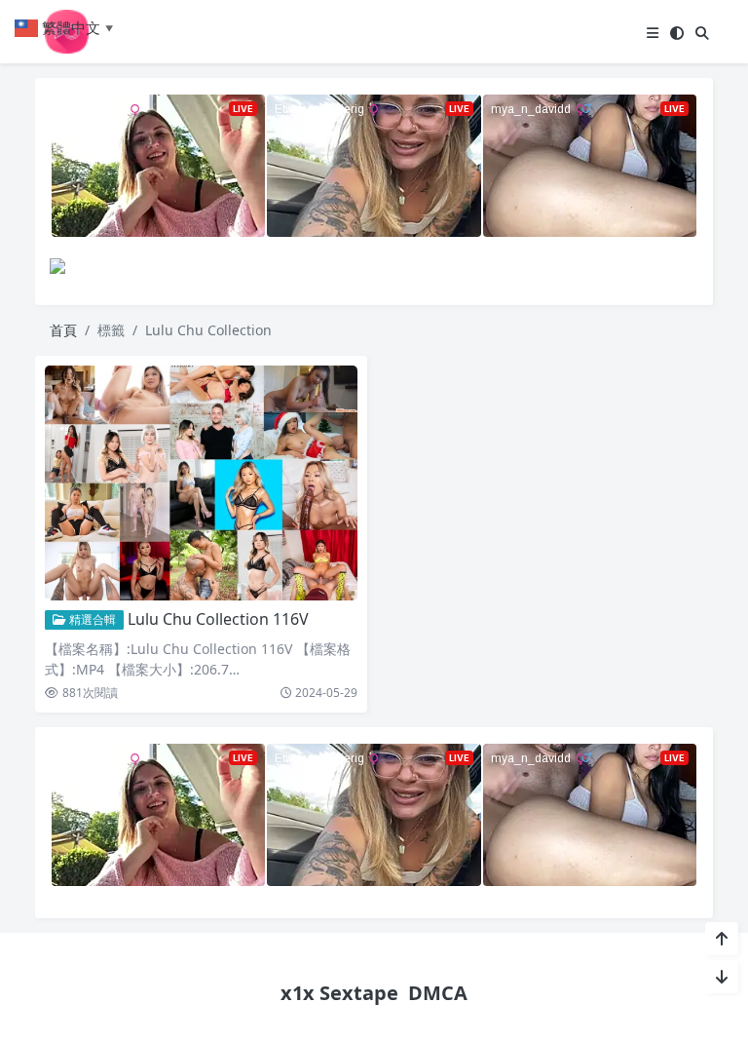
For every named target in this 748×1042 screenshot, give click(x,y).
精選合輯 (91, 619)
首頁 (63, 330)
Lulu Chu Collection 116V (218, 619)
